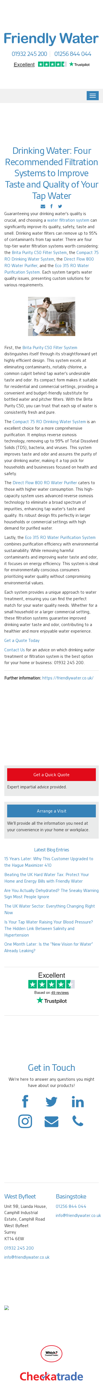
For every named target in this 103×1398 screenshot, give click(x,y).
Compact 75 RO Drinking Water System (49, 422)
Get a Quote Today (21, 640)
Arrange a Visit (51, 811)
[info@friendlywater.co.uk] (78, 1124)
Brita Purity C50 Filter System (39, 252)
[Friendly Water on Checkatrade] (51, 1376)
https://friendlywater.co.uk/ (68, 678)
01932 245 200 (19, 1248)
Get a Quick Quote (51, 775)
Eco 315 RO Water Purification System (60, 537)
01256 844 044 (71, 1206)
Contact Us (14, 650)
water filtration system (68, 220)
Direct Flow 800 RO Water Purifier (45, 483)
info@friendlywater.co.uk (26, 1257)
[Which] (51, 1353)
